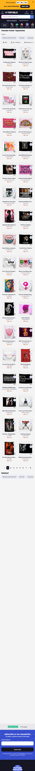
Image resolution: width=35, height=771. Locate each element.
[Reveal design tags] (14, 58)
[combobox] (15, 16)
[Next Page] (30, 468)
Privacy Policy (22, 753)
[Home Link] (11, 12)
